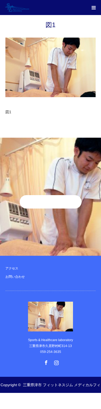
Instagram (56, 361)
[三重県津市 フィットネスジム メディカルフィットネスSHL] (29, 7)
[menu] (93, 7)
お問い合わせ (15, 277)
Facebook (45, 361)
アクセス (11, 268)
